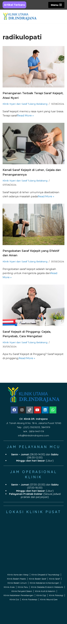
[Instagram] (22, 410)
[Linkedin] (45, 410)
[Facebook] (14, 410)
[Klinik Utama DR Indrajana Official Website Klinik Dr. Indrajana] (20, 16)
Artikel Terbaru (14, 4)
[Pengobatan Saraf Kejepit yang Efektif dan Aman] (33, 224)
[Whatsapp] (52, 410)
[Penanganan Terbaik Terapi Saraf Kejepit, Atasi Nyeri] (33, 66)
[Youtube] (37, 410)
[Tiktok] (29, 410)
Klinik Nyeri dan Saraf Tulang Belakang (25, 103)
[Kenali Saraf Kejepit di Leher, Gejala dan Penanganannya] (33, 143)
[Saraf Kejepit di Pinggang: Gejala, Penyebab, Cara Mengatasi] (33, 305)
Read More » (25, 115)
